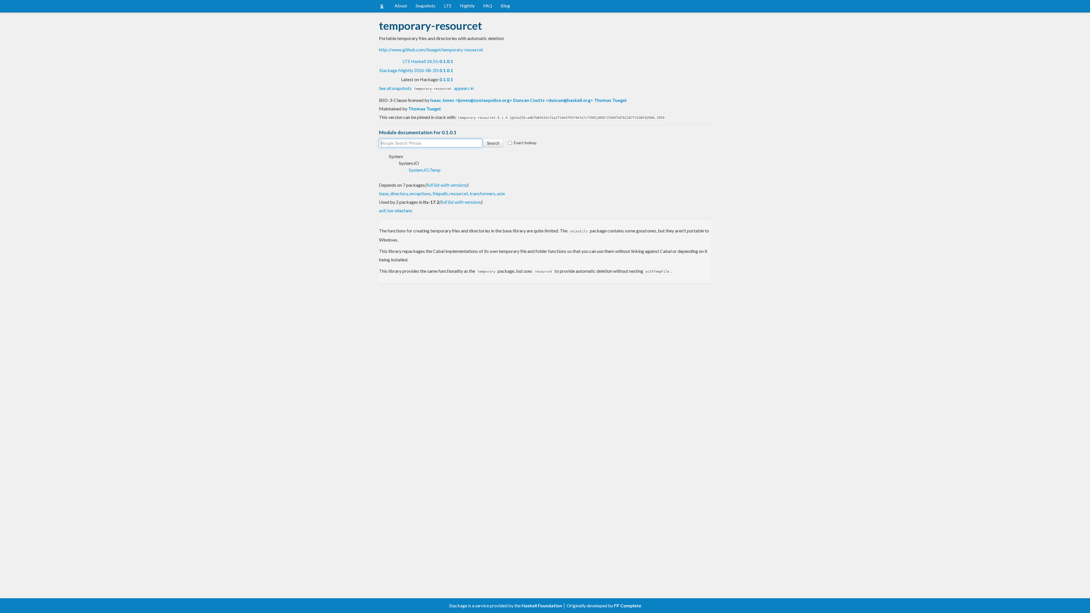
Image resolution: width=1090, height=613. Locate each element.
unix (501, 193)
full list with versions (446, 185)
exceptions (420, 193)
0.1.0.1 (446, 61)
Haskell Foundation (541, 605)
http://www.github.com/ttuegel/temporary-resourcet (431, 49)
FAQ (487, 5)
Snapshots (425, 5)
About (401, 5)
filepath (440, 193)
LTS (447, 5)
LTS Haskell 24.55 (420, 61)
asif (382, 210)
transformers (482, 193)
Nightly (467, 5)
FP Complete (627, 605)
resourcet (458, 193)
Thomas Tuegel (424, 108)
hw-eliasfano (399, 210)
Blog (505, 5)
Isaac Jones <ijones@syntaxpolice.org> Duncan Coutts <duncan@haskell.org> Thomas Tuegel (528, 100)
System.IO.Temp (425, 170)
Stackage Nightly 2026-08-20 (408, 70)
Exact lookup (525, 142)
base (383, 193)
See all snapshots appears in (426, 88)
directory (399, 193)
